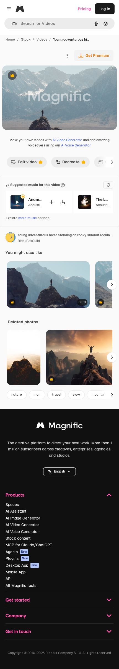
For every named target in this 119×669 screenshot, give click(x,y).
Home (10, 39)
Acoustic (35, 205)
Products (15, 495)
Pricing (84, 8)
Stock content (18, 538)
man (36, 394)
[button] (59, 471)
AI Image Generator (23, 518)
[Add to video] (51, 202)
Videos (42, 39)
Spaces (12, 504)
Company (16, 615)
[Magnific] (59, 427)
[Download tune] (63, 202)
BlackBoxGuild (29, 241)
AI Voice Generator (76, 145)
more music (27, 218)
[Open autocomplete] (12, 24)
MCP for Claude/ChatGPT (29, 544)
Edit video (24, 163)
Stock (25, 39)
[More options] (67, 55)
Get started (18, 600)
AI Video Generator (67, 140)
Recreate (67, 163)
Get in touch (18, 631)
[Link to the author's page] (10, 238)
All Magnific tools (21, 585)
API (9, 578)
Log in (104, 8)
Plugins (17, 558)
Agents (16, 551)
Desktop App (22, 565)
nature (16, 394)
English (59, 471)
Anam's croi (35, 199)
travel (56, 394)
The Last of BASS (103, 199)
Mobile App (15, 572)
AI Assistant (16, 511)
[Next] (112, 162)
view (76, 394)
